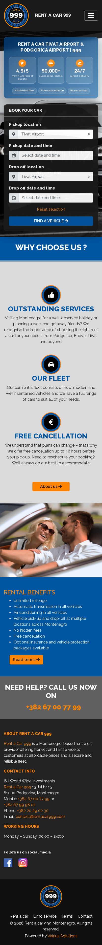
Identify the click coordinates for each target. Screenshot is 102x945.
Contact (85, 916)
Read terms (24, 659)
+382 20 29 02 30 (33, 810)
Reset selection (51, 209)
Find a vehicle (49, 221)
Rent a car (19, 916)
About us (49, 486)
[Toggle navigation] (91, 15)
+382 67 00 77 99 (53, 707)
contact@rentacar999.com (40, 816)
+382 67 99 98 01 (19, 804)
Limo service (44, 916)
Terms (67, 916)
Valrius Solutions (62, 936)
